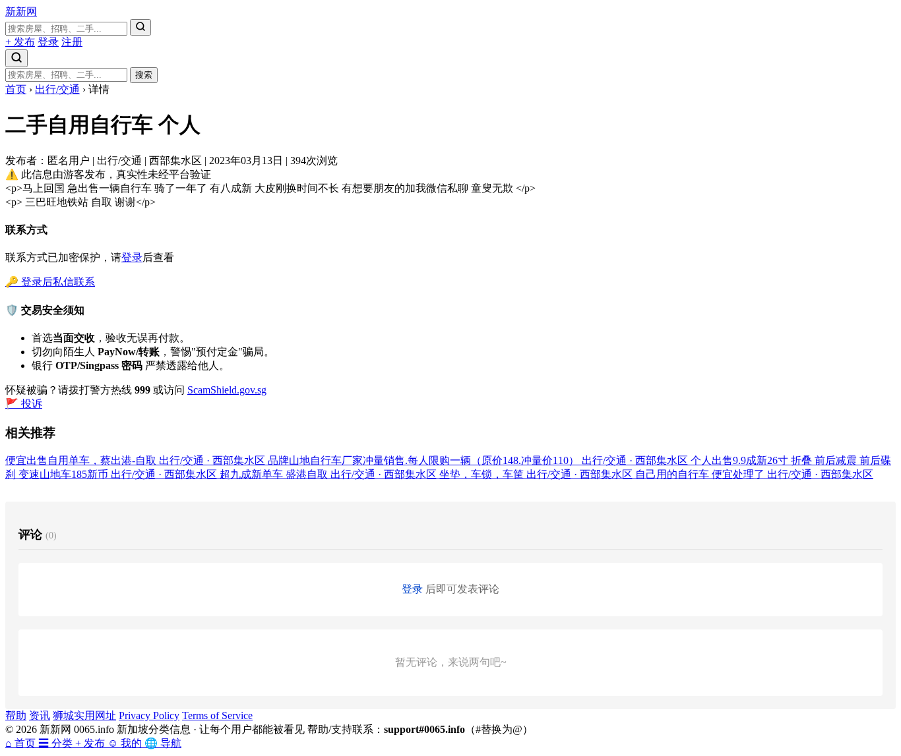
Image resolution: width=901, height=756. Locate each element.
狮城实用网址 (84, 715)
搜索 (143, 75)
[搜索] (140, 27)
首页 (15, 89)
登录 (48, 41)
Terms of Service (217, 715)
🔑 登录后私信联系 (50, 281)
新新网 (21, 11)
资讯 (39, 715)
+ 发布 (20, 41)
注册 (71, 41)
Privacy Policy (149, 715)
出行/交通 (57, 89)
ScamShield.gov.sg (226, 389)
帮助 (15, 715)
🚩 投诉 (23, 403)
